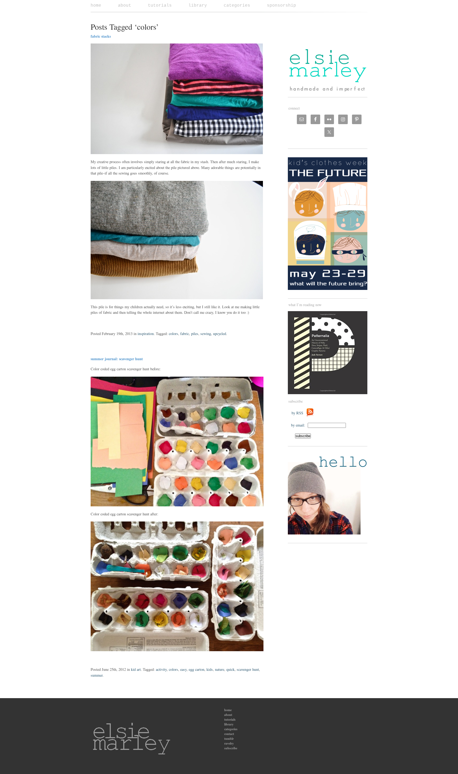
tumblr (229, 738)
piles (194, 333)
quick (230, 669)
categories (237, 5)
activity (161, 669)
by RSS (299, 412)
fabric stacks (101, 36)
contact (229, 734)
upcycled (219, 333)
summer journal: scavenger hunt (117, 359)
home (96, 5)
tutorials (160, 5)
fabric (184, 333)
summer (97, 675)
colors (173, 333)
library (197, 5)
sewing (205, 333)
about (124, 5)
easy (183, 669)
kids (209, 669)
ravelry (229, 743)
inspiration (146, 333)
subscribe (230, 748)
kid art (136, 669)
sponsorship (281, 5)
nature (219, 669)
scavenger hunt (248, 669)
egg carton (196, 669)
